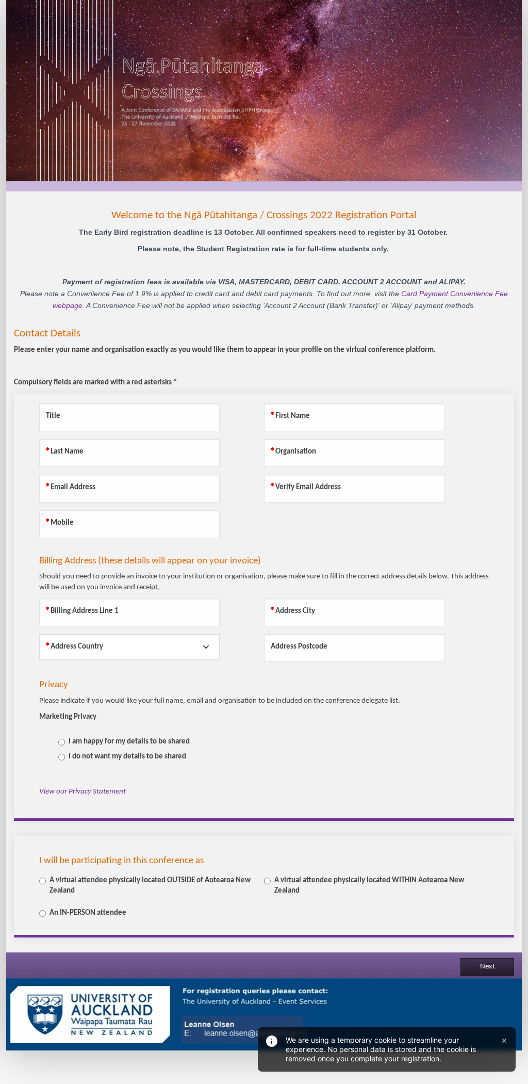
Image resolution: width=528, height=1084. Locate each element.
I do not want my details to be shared (127, 757)
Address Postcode (299, 647)
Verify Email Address (308, 487)
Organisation (295, 452)
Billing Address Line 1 (85, 611)
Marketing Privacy (67, 717)
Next (487, 966)
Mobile (62, 523)
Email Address (73, 487)
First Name (292, 416)
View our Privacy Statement (82, 792)
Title (53, 416)
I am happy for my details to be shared (129, 742)
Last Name (67, 452)
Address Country (77, 647)
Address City (295, 611)
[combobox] (129, 647)
